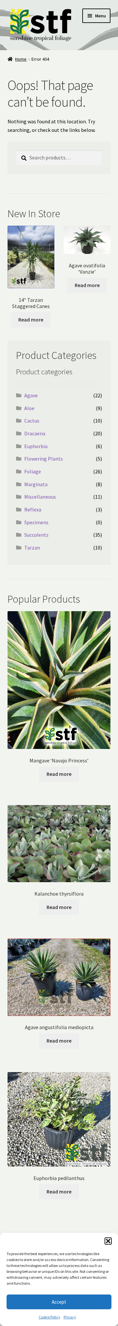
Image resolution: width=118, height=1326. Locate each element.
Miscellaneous (40, 496)
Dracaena (34, 433)
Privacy (70, 1317)
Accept (59, 1302)
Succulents (36, 534)
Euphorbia (36, 446)
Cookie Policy (49, 1317)
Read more (30, 319)
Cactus (31, 420)
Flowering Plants (43, 458)
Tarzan (32, 547)
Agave (31, 395)
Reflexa (32, 509)
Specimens (36, 522)
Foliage (32, 471)
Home (21, 59)
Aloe (29, 408)
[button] (108, 1241)
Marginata (36, 484)
